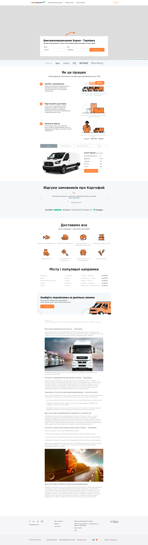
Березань (68, 283)
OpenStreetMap (139, 59)
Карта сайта (78, 527)
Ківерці (67, 285)
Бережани (43, 275)
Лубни (42, 285)
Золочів (42, 283)
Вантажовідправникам (55, 2)
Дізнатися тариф (91, 170)
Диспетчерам (80, 2)
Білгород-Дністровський (48, 280)
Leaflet (132, 59)
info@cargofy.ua (34, 524)
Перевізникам (69, 2)
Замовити (47, 306)
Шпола (67, 280)
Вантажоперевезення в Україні (83, 521)
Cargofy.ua (48, 320)
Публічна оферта (52, 539)
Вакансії (56, 523)
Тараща (67, 278)
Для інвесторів (81, 539)
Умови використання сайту (67, 539)
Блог (75, 530)
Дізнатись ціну (97, 49)
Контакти (57, 526)
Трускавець (68, 275)
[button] (74, 33)
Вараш (42, 278)
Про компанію (58, 521)
